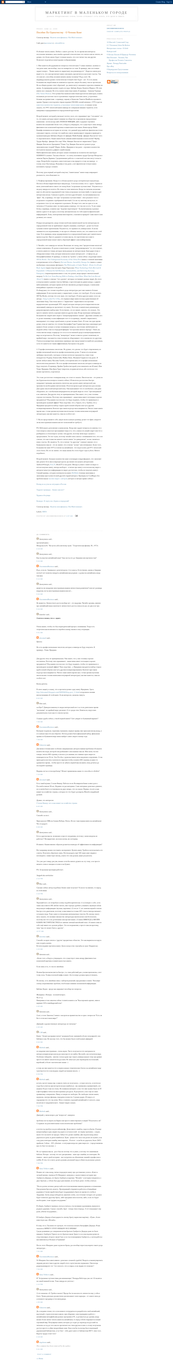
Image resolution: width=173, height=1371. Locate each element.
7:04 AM (39, 1269)
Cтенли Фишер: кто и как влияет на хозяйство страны (56, 803)
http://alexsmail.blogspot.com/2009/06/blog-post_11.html (57, 692)
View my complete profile (118, 31)
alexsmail (42, 638)
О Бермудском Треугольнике (117, 69)
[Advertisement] (68, 23)
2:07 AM (69, 516)
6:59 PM (39, 1074)
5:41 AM (39, 1349)
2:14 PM (39, 878)
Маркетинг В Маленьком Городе (86, 12)
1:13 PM (39, 1284)
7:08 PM (39, 1163)
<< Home (39, 1358)
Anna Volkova (44, 1168)
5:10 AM (39, 561)
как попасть (48, 43)
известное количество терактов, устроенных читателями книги (60, 105)
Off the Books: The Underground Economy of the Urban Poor (58, 259)
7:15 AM (39, 774)
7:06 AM (39, 722)
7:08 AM (39, 739)
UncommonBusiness (46, 566)
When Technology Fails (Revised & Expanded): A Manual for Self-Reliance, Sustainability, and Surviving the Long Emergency (68, 271)
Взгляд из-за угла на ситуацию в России (51, 484)
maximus (42, 936)
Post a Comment (44, 1354)
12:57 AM (40, 931)
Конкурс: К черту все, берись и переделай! (52, 501)
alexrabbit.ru (59, 43)
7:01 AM (39, 1251)
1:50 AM (39, 1302)
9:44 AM (39, 1042)
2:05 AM (39, 1006)
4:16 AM (39, 549)
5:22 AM (39, 594)
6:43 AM (39, 698)
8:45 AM (39, 806)
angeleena (43, 1342)
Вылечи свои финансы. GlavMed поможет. (66, 37)
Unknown (42, 745)
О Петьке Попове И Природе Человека (121, 54)
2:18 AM (39, 1337)
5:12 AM (39, 579)
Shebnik (42, 1047)
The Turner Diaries (44, 93)
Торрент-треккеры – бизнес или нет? (50, 490)
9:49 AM (39, 827)
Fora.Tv (53, 464)
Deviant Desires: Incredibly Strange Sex (75, 262)
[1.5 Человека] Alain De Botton (118, 45)
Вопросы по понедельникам (117, 72)
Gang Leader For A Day (51, 298)
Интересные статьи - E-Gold (117, 48)
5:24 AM (39, 609)
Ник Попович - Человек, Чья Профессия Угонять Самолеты (119, 58)
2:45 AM (39, 1027)
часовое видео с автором (58, 478)
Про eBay (110, 66)
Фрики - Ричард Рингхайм (116, 63)
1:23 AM (39, 949)
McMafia (75, 473)
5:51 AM (39, 632)
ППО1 (44, 511)
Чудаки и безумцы (43, 495)
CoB (41, 1032)
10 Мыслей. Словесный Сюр (118, 42)
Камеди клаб (111, 51)
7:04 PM (39, 1106)
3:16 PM (39, 894)
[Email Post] (76, 516)
